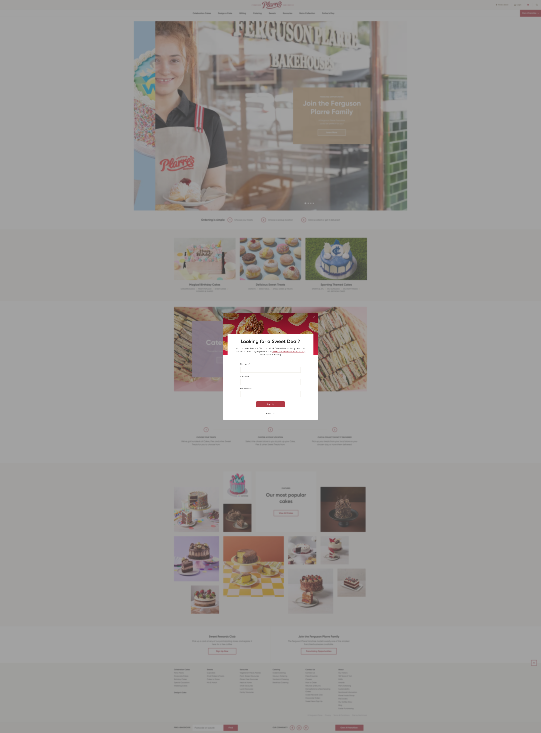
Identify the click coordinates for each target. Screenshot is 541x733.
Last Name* (245, 376)
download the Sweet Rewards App (288, 351)
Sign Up (270, 404)
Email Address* (246, 389)
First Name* (245, 364)
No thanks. (270, 413)
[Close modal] (313, 317)
